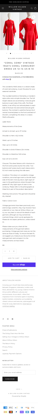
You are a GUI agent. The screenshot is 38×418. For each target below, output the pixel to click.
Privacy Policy (7, 347)
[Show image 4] (16, 53)
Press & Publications (9, 330)
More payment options (19, 269)
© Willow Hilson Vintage (19, 393)
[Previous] (6, 53)
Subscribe (10, 379)
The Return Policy (8, 343)
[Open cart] (35, 8)
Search (4, 350)
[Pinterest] (12, 319)
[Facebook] (3, 319)
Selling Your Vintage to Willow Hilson (15, 337)
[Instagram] (8, 319)
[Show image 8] (25, 53)
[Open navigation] (3, 8)
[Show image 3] (14, 53)
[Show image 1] (10, 53)
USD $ (18, 389)
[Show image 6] (21, 53)
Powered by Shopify (19, 396)
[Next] (31, 53)
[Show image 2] (12, 53)
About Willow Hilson (9, 340)
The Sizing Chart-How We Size (13, 333)
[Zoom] (33, 17)
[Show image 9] (27, 53)
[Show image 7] (23, 53)
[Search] (32, 8)
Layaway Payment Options (11, 354)
